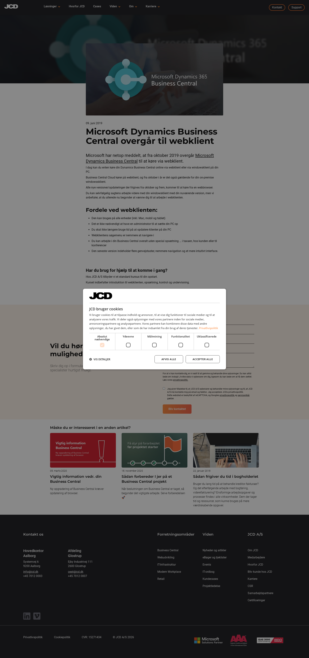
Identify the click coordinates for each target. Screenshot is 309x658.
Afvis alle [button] (168, 359)
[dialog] (154, 329)
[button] (99, 359)
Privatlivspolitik (208, 328)
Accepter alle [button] (203, 359)
